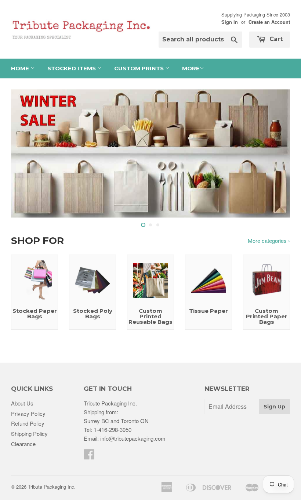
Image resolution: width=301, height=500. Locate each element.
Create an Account (269, 22)
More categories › (269, 240)
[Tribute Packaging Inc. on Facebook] (89, 456)
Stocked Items (72, 68)
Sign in (229, 22)
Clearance (23, 444)
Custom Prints (139, 68)
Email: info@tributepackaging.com (125, 438)
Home (20, 68)
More (191, 68)
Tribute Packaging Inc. (52, 486)
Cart (275, 39)
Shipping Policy (29, 433)
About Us (22, 403)
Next (278, 153)
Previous (23, 153)
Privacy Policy (28, 413)
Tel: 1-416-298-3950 (107, 429)
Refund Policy (27, 423)
